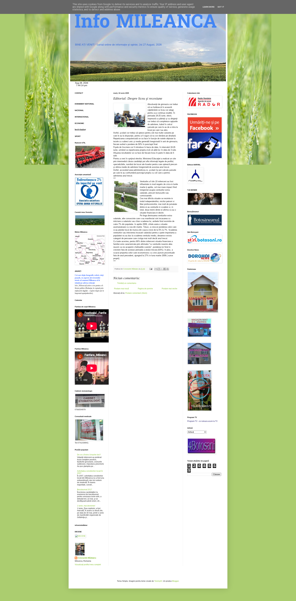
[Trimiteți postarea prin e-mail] (151, 269)
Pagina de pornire (145, 289)
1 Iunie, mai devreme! (86, 506)
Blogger (175, 581)
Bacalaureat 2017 (84, 489)
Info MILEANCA (146, 23)
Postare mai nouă (121, 289)
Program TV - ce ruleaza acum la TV (202, 421)
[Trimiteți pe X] (161, 269)
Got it (221, 7)
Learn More (208, 7)
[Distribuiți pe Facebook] (164, 269)
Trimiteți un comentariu (126, 283)
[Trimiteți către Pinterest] (167, 269)
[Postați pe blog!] (158, 269)
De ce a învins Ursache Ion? (89, 455)
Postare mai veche (169, 289)
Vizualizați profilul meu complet (88, 564)
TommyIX (158, 581)
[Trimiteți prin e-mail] (155, 269)
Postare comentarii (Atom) (136, 293)
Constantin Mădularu (87, 558)
